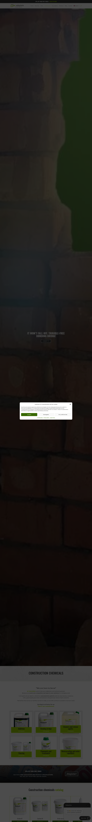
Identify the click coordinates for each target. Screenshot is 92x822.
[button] (70, 404)
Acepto (29, 414)
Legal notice (52, 417)
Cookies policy (40, 417)
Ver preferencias (62, 414)
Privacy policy (46, 417)
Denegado (46, 414)
